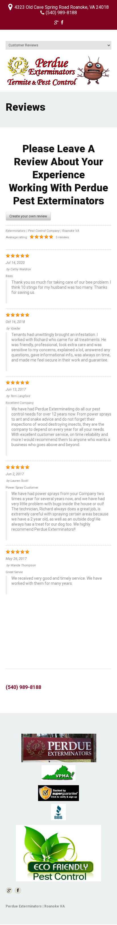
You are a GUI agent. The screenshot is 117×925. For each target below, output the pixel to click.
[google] (56, 23)
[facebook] (62, 23)
